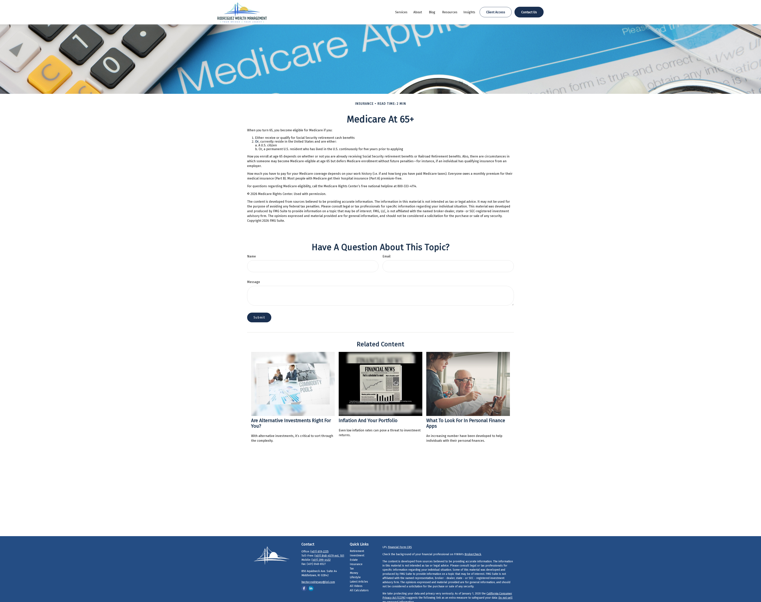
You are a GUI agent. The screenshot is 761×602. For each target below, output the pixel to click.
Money (354, 573)
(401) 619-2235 (319, 551)
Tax (352, 568)
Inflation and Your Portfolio (368, 420)
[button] (401, 12)
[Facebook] (304, 588)
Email (386, 256)
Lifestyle (355, 577)
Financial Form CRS (400, 547)
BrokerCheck (473, 554)
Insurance (356, 564)
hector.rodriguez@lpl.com (318, 582)
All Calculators (359, 590)
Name (251, 256)
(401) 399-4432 (321, 560)
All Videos (356, 586)
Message (253, 282)
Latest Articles (359, 581)
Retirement (357, 551)
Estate (354, 560)
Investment (357, 555)
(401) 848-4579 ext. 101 (329, 555)
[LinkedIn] (311, 588)
